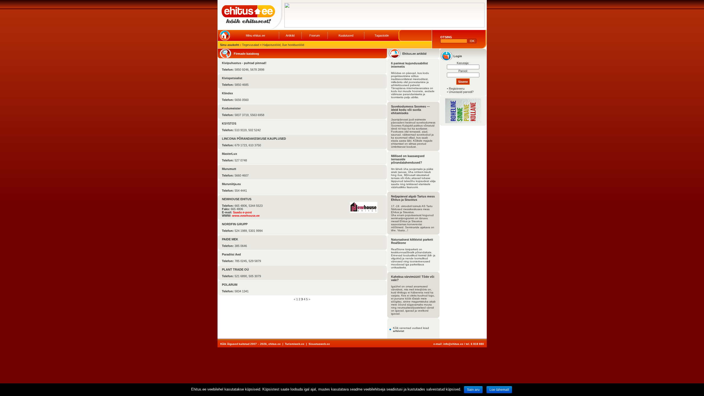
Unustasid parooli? (461, 92)
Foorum (314, 35)
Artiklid (290, 35)
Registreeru (456, 88)
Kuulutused (346, 35)
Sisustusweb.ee (319, 343)
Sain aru (473, 390)
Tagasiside (382, 35)
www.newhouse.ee (246, 215)
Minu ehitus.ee (255, 35)
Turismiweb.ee (294, 343)
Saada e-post (242, 212)
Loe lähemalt (499, 390)
